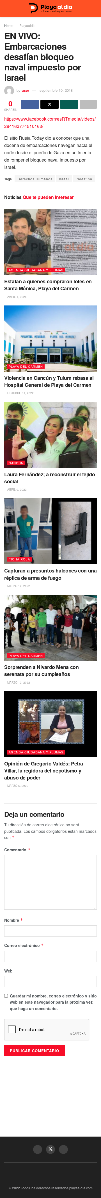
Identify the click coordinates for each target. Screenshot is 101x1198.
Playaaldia (27, 25)
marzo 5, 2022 (17, 786)
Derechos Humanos (34, 178)
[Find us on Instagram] (63, 1149)
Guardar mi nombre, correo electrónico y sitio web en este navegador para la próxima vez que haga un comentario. (53, 1002)
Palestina (83, 178)
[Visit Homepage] (50, 8)
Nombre (13, 920)
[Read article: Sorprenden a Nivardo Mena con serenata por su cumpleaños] (50, 628)
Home (8, 25)
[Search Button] (94, 8)
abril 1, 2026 (16, 297)
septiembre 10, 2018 (56, 90)
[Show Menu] (6, 8)
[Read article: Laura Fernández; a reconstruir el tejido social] (50, 435)
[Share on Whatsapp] (69, 104)
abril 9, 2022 (16, 489)
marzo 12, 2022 (18, 586)
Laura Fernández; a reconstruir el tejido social (49, 478)
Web (8, 971)
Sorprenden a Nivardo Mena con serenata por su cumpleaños (41, 670)
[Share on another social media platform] (88, 104)
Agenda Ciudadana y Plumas (36, 270)
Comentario (17, 849)
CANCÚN (16, 463)
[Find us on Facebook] (37, 1149)
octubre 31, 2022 (20, 393)
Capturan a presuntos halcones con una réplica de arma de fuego (50, 574)
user (25, 90)
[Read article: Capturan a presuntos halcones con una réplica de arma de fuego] (50, 531)
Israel (64, 178)
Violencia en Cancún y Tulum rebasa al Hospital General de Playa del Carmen (49, 381)
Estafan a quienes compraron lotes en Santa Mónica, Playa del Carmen (48, 285)
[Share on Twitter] (49, 104)
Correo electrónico (24, 945)
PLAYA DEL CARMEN (26, 366)
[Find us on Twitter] (50, 1149)
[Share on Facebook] (30, 104)
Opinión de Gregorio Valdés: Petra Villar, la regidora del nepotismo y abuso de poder (43, 770)
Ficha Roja (19, 559)
